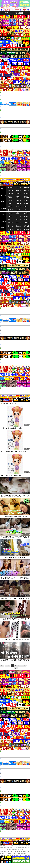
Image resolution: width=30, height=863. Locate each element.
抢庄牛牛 (18, 206)
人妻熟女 (10, 197)
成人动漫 (26, 190)
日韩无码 (26, 229)
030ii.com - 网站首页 (14, 13)
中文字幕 (18, 193)
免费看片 (3, 227)
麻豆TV (18, 213)
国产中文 (10, 226)
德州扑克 (26, 206)
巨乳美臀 (26, 193)
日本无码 (26, 187)
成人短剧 (26, 226)
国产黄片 (10, 219)
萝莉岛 (26, 216)
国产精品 (10, 187)
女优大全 (18, 216)
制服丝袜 (18, 197)
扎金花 (18, 210)
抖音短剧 (10, 213)
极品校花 (10, 229)
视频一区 (3, 189)
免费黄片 (26, 219)
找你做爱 (26, 200)
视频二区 (3, 195)
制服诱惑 (26, 222)
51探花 (26, 213)
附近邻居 (10, 200)
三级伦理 (10, 193)
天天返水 (26, 210)
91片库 (10, 216)
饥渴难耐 (18, 200)
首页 (2, 665)
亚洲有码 (10, 190)
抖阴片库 (3, 221)
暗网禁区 (10, 222)
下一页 (23, 665)
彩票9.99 (10, 210)
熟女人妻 (18, 219)
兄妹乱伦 (18, 226)
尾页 (16, 668)
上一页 (7, 665)
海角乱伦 (18, 222)
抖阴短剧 (18, 229)
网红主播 (18, 187)
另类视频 (26, 197)
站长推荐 (3, 201)
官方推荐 (3, 208)
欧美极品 (18, 190)
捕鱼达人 (10, 206)
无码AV (3, 214)
